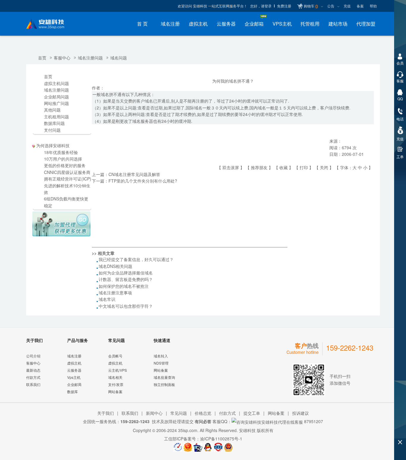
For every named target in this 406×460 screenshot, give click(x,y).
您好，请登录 (261, 5)
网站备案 (115, 391)
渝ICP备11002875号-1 (221, 439)
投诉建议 (300, 413)
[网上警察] (197, 447)
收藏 (283, 167)
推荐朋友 (259, 167)
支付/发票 (115, 384)
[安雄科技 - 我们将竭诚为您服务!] (50, 24)
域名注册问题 (90, 58)
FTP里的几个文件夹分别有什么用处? (142, 181)
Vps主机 (74, 377)
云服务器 (226, 23)
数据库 (72, 391)
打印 (304, 167)
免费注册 (284, 5)
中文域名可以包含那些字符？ (126, 306)
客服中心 (62, 58)
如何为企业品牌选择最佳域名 (126, 273)
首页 (42, 58)
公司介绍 (33, 355)
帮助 (373, 5)
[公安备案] (228, 447)
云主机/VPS (117, 370)
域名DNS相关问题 (115, 266)
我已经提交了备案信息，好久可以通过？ (136, 259)
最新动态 (33, 370)
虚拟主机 (198, 23)
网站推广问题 (56, 103)
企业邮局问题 (56, 97)
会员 (400, 62)
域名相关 (115, 377)
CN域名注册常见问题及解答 (134, 174)
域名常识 (107, 299)
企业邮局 (74, 384)
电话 (400, 118)
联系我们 (33, 384)
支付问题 (52, 130)
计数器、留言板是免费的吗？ (126, 279)
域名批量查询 (164, 377)
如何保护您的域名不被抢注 (124, 286)
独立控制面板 (164, 384)
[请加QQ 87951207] (208, 447)
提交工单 (251, 413)
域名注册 (170, 23)
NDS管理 (161, 362)
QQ (400, 98)
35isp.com (187, 430)
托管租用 (310, 23)
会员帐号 (115, 355)
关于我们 (105, 413)
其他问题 (52, 110)
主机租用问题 (56, 117)
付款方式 (33, 377)
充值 (347, 5)
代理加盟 (365, 23)
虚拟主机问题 (56, 83)
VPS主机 (282, 23)
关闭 (324, 167)
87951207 (313, 421)
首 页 (142, 23)
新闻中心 (154, 413)
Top (400, 431)
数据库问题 (54, 123)
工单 (400, 156)
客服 (400, 80)
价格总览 (203, 413)
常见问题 (178, 413)
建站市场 (337, 23)
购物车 (311, 6)
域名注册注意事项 (115, 293)
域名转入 (161, 355)
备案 (360, 5)
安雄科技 (247, 430)
